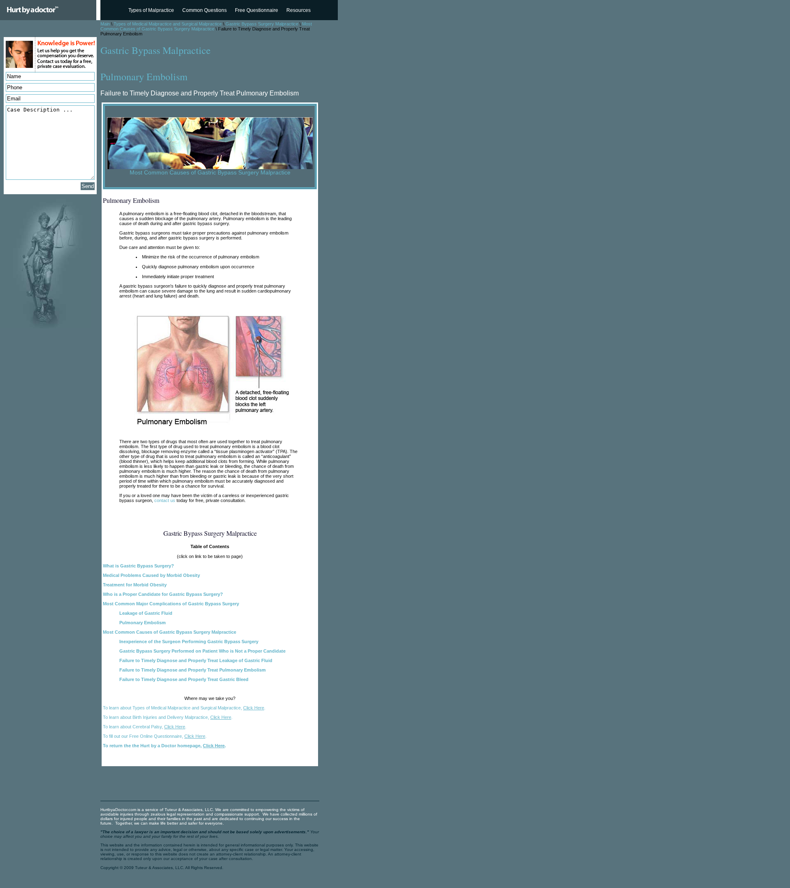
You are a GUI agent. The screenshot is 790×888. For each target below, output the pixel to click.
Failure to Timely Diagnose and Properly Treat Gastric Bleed (184, 679)
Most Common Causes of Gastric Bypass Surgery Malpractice (206, 26)
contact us (164, 500)
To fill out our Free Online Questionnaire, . (155, 736)
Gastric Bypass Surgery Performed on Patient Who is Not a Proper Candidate (202, 651)
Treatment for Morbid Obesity (135, 584)
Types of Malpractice (151, 10)
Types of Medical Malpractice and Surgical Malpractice (168, 23)
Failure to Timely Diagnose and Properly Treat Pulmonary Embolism (192, 669)
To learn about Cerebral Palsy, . (144, 726)
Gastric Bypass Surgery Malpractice (261, 23)
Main (105, 23)
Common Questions (204, 10)
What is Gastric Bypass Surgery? (138, 565)
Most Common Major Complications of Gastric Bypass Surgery (171, 603)
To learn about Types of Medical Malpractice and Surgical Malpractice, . (184, 707)
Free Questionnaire (256, 10)
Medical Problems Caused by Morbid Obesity (151, 575)
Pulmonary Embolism (142, 622)
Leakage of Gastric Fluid (145, 613)
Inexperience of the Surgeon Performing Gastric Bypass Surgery (188, 641)
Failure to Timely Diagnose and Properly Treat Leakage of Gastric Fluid (195, 660)
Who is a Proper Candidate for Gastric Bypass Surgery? (163, 594)
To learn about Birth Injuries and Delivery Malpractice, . (167, 717)
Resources (298, 10)
